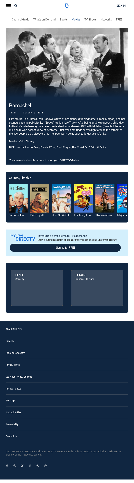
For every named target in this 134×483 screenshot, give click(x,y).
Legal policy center (15, 353)
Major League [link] (125, 215)
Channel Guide (20, 19)
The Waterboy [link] (103, 215)
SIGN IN (121, 6)
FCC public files (13, 412)
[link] (18, 198)
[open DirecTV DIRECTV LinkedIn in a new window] (7, 465)
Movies (76, 19)
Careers (10, 341)
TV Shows (90, 19)
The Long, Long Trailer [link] (87, 215)
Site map (10, 400)
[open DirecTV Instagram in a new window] (30, 465)
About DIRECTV (14, 329)
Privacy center (13, 364)
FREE (119, 19)
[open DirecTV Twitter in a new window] (22, 465)
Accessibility (12, 424)
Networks (106, 19)
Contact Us (11, 436)
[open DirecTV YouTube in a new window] (37, 465)
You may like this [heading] (20, 178)
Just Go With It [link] (60, 215)
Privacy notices (13, 388)
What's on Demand (44, 19)
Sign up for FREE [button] (65, 247)
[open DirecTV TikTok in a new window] (45, 465)
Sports (63, 19)
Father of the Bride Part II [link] (23, 215)
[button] (8, 5)
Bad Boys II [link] (36, 215)
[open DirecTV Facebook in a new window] (14, 465)
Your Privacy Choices (21, 376)
